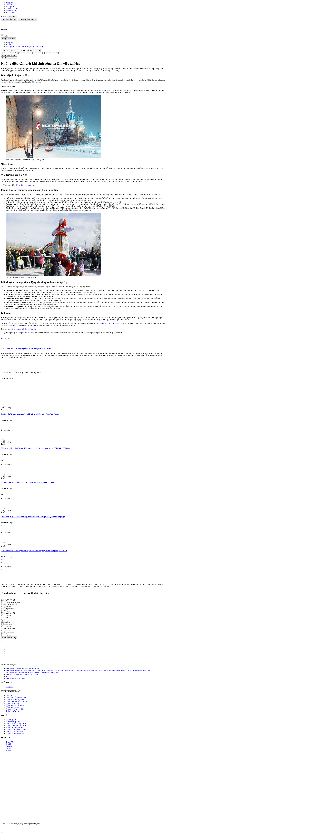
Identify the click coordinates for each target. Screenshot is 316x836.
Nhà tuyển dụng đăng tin (27, 19)
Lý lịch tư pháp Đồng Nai (15, 733)
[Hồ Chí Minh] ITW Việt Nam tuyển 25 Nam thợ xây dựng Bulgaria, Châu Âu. (34, 551)
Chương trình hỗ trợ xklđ (15, 709)
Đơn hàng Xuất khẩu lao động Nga (24, 329)
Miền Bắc (4, 17)
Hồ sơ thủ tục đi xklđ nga (25, 185)
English (8, 744)
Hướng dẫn (10, 7)
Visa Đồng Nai (11, 720)
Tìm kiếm (12, 17)
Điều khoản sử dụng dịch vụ (16, 697)
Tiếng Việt (9, 742)
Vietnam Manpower (13, 722)
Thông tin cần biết (12, 711)
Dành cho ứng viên (12, 707)
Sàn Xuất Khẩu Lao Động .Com (107, 323)
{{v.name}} (7, 607)
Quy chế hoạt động (12, 703)
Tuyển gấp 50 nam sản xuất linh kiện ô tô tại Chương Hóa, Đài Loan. (30, 414)
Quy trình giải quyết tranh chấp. (17, 701)
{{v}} (5, 620)
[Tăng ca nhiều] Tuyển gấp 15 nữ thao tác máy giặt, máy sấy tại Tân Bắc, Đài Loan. (36, 448)
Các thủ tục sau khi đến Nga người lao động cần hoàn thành (26, 348)
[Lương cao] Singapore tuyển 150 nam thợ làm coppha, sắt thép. (28, 482)
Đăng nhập (9, 687)
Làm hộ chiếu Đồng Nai (14, 731)
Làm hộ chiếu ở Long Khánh (16, 724)
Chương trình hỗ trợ (13, 8)
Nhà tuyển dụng (11, 10)
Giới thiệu (9, 5)
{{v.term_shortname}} (11, 602)
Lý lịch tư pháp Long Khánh (16, 729)
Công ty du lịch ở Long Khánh (16, 725)
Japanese (9, 746)
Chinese (8, 750)
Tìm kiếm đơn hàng (9, 55)
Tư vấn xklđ (10, 12)
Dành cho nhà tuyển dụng (15, 705)
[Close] (2, 34)
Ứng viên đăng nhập (9, 19)
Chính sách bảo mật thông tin (16, 699)
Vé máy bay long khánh (14, 727)
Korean (8, 748)
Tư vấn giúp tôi (6, 430)
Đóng (4, 39)
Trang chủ (9, 3)
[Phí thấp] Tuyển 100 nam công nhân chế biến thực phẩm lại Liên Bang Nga (33, 516)
